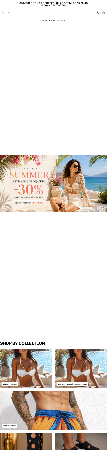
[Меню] (3, 13)
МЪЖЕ (52, 20)
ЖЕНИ (44, 20)
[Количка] (104, 13)
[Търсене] (9, 13)
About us (62, 20)
